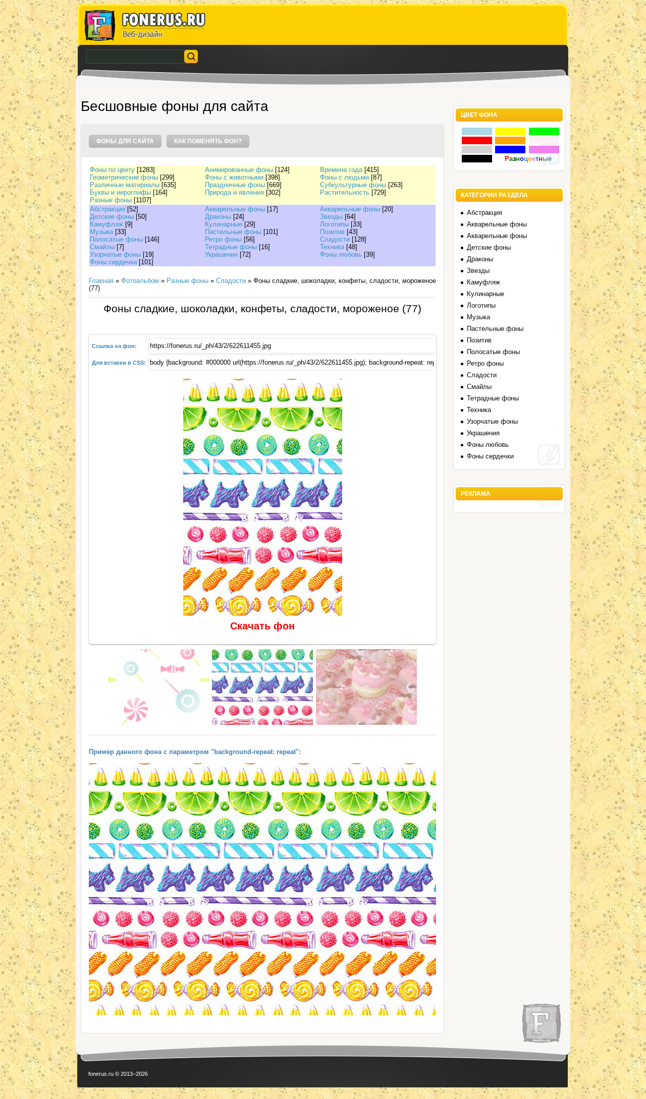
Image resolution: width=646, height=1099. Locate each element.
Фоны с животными (234, 177)
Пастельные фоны (233, 232)
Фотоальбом (140, 280)
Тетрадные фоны (231, 247)
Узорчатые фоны (115, 254)
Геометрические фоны (124, 177)
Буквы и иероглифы (120, 192)
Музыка (101, 232)
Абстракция (107, 209)
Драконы (218, 216)
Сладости (335, 239)
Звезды (331, 216)
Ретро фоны (223, 239)
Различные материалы (124, 185)
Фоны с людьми (344, 177)
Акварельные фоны (235, 209)
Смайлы (102, 247)
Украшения (221, 254)
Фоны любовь (341, 254)
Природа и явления (234, 192)
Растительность (344, 192)
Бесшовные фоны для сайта (174, 106)
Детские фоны (112, 216)
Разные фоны (111, 200)
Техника (332, 247)
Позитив (332, 232)
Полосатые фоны (116, 239)
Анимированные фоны (239, 169)
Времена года (341, 169)
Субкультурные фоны (353, 185)
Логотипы (334, 224)
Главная (101, 280)
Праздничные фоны (235, 185)
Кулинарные (223, 224)
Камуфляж (106, 224)
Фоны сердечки (113, 262)
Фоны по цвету (112, 169)
